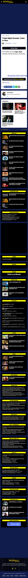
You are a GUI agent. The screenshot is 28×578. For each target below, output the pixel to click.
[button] (1, 2)
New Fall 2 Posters (6, 215)
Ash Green (6, 318)
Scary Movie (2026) (6, 494)
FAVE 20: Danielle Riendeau (7, 482)
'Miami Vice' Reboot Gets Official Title (16, 346)
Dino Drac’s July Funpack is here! (8, 472)
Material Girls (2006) (6, 461)
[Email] (19, 87)
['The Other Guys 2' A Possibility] (5, 509)
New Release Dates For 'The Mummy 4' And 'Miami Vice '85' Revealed (17, 341)
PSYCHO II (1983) (5, 306)
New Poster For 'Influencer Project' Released (16, 157)
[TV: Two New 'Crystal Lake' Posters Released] (5, 148)
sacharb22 (6, 304)
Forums (11, 575)
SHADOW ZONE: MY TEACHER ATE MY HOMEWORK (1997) (17, 288)
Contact (3, 575)
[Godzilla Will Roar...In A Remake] (5, 503)
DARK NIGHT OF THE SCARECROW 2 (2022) (16, 293)
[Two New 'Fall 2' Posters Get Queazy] (5, 142)
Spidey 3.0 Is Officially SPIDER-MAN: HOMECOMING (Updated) (16, 513)
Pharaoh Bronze (7, 313)
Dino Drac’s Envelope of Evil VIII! (8, 470)
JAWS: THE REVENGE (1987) (15, 282)
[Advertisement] (14, 19)
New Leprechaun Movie (7, 219)
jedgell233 (6, 308)
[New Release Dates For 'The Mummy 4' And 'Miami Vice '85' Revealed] (5, 342)
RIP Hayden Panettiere (7, 214)
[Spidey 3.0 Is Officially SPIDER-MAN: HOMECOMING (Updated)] (5, 514)
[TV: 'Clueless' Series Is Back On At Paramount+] (5, 368)
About (8, 575)
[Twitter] (13, 87)
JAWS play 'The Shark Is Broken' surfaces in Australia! (13, 427)
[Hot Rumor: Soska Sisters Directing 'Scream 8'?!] (5, 153)
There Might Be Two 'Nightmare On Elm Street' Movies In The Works (20, 112)
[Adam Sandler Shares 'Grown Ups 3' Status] (5, 174)
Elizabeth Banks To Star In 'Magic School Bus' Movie (17, 336)
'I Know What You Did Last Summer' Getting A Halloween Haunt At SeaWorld (17, 178)
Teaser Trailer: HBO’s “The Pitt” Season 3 (10, 416)
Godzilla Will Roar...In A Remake (15, 501)
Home (3, 35)
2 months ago (11, 306)
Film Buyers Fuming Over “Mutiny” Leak (10, 419)
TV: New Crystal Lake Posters (8, 217)
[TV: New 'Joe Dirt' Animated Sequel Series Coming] (5, 169)
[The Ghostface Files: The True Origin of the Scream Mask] (5, 195)
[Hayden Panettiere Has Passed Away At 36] (5, 137)
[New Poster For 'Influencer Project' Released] (5, 158)
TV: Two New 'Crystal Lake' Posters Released (16, 147)
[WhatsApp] (16, 87)
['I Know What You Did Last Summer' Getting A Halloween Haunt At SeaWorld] (5, 179)
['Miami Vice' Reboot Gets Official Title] (5, 347)
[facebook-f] (15, 568)
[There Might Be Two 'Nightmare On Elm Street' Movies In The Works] (20, 106)
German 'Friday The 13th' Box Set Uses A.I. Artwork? (17, 378)
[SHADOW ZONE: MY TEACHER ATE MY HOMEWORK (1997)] (5, 289)
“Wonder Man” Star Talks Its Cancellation (10, 418)
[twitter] (7, 96)
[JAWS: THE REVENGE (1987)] (5, 284)
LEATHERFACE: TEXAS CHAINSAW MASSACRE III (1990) (11, 326)
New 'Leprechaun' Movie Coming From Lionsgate (7, 111)
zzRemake (7, 35)
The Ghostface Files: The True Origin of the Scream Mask (17, 194)
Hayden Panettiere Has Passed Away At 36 (17, 136)
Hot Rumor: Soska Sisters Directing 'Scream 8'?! (16, 152)
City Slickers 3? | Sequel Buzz (7, 315)
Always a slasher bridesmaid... (8, 484)
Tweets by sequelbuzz (7, 259)
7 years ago (23, 326)
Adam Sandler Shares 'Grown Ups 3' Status (16, 173)
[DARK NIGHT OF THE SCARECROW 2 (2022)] (5, 294)
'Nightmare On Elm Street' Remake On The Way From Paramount (7, 124)
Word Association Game (7, 462)
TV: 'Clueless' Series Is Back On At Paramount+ (16, 367)
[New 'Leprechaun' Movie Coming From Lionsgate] (7, 106)
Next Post (24, 129)
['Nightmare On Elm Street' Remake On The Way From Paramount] (7, 118)
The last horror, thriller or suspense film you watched (13, 454)
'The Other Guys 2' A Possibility (15, 507)
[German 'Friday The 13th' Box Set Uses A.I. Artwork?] (5, 379)
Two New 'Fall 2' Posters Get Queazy (16, 140)
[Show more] (22, 87)
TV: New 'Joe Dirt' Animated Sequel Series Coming (16, 168)
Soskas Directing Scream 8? (8, 218)
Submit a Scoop (22, 575)
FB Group (16, 575)
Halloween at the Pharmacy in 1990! (9, 471)
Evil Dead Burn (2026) (6, 492)
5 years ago (14, 315)
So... (3, 457)
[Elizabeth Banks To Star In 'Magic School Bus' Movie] (5, 337)
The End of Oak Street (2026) (8, 491)
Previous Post (5, 129)
